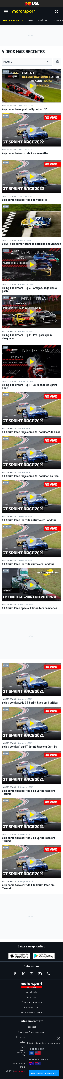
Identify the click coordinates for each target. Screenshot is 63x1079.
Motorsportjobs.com (31, 1002)
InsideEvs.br (31, 991)
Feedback (31, 1026)
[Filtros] (57, 62)
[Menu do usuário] (56, 11)
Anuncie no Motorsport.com (31, 1031)
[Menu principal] (5, 11)
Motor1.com (31, 997)
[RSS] (48, 974)
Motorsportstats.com (31, 1012)
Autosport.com (31, 1007)
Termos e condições (21, 1062)
